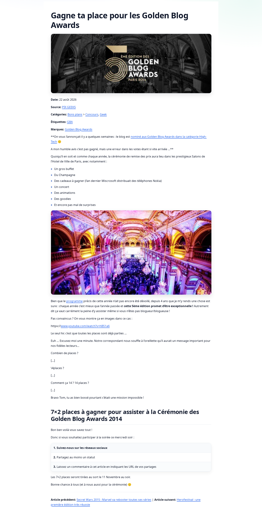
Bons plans (75, 114)
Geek (103, 114)
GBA (70, 122)
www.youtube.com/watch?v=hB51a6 (85, 326)
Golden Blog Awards (78, 129)
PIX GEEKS (69, 107)
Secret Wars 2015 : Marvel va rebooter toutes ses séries (114, 500)
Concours (91, 114)
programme (74, 301)
